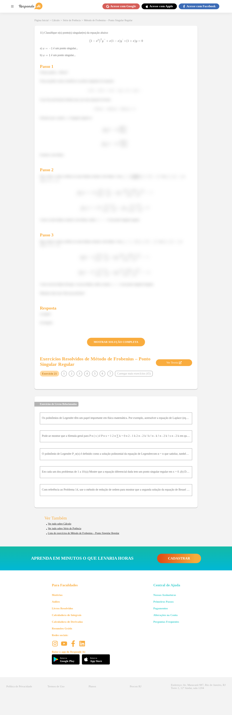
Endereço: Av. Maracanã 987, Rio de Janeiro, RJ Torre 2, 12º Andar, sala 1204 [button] (198, 686)
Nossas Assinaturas (164, 595)
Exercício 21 (49, 373)
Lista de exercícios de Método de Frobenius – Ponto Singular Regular (83, 533)
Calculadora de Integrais (66, 615)
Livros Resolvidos (62, 608)
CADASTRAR (179, 558)
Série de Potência (72, 20)
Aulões (56, 601)
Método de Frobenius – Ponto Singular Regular (108, 20)
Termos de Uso (56, 686)
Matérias (57, 595)
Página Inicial (41, 20)
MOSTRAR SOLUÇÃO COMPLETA (116, 341)
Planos (92, 686)
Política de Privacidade (19, 686)
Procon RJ (135, 686)
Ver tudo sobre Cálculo (59, 523)
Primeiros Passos (163, 601)
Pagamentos (160, 608)
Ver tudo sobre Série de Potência (64, 528)
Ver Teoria (172, 362)
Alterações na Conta (165, 615)
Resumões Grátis (62, 628)
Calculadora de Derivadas (67, 621)
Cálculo (56, 20)
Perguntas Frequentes (166, 621)
